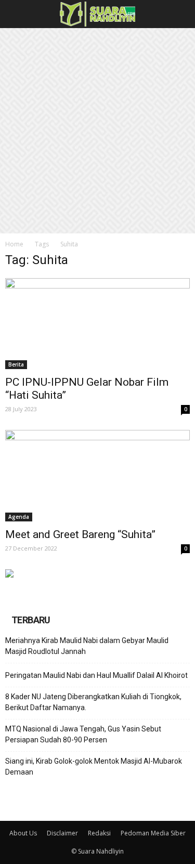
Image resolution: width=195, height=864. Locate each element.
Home (14, 244)
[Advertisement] (97, 130)
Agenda (18, 516)
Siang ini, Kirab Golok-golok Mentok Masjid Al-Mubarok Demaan (93, 766)
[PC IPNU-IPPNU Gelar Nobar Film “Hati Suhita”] (97, 323)
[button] (180, 14)
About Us (23, 833)
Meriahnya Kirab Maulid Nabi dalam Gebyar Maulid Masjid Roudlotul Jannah (86, 646)
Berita (16, 364)
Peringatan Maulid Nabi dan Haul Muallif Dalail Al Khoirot (96, 675)
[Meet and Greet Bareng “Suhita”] (97, 475)
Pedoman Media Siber (153, 833)
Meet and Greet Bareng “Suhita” (80, 534)
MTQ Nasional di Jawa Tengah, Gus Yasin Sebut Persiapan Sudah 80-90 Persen (83, 734)
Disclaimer (62, 833)
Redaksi (99, 833)
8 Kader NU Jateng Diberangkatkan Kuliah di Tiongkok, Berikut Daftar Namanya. (93, 702)
